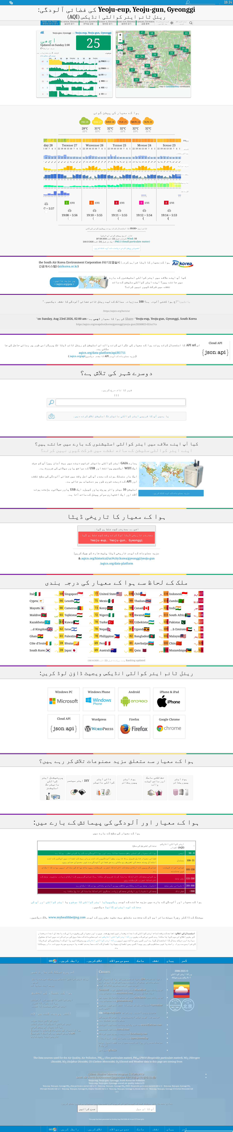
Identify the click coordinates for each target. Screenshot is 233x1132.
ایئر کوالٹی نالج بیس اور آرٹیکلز (52, 999)
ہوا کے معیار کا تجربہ (44, 1002)
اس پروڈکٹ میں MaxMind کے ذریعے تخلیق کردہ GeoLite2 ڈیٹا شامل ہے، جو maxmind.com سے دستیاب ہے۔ (131, 991)
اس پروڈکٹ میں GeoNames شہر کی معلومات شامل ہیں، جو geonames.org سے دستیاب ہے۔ (131, 999)
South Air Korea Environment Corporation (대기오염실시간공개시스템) (116, 1077)
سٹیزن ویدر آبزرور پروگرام (139, 1012)
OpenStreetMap (172, 86)
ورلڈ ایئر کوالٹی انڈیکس (117, 936)
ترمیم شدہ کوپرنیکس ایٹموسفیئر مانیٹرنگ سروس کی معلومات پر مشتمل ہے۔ (129, 1018)
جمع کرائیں (87, 1109)
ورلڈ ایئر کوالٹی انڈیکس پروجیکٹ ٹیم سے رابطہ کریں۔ (59, 980)
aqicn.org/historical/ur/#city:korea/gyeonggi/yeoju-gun (118, 558)
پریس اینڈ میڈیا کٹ (42, 985)
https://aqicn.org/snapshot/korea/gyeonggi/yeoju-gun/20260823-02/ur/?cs (116, 324)
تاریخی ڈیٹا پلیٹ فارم (44, 1036)
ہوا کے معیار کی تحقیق (51, 992)
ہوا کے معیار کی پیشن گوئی (47, 1026)
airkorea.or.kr (68, 266)
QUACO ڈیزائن (107, 1050)
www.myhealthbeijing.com (67, 917)
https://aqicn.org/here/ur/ (116, 310)
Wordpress (99, 719)
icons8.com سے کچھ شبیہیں (114, 1029)
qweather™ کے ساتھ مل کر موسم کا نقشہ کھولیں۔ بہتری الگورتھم (130, 1006)
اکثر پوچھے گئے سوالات (51, 1013)
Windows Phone (99, 692)
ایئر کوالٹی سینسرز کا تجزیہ (48, 1006)
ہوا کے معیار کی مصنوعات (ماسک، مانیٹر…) (56, 1030)
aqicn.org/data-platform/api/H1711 (102, 353)
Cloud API (64, 718)
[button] (151, 48)
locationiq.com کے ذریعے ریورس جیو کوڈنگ (123, 1033)
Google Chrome (169, 719)
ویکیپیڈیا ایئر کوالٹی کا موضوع (93, 902)
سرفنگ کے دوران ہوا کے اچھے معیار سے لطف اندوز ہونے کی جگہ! (130, 1044)
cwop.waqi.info (111, 1012)
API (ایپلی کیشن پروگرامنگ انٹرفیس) (53, 1033)
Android (134, 692)
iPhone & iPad (169, 692)
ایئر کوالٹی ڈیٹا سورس (44, 1020)
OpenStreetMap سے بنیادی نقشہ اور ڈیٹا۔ (123, 1038)
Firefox (134, 719)
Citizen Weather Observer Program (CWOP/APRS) (116, 1074)
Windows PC (63, 692)
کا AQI (74, 32)
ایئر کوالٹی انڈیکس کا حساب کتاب (51, 1023)
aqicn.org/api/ (77, 356)
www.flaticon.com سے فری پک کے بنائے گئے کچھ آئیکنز (130, 1024)
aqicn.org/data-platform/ (116, 563)
